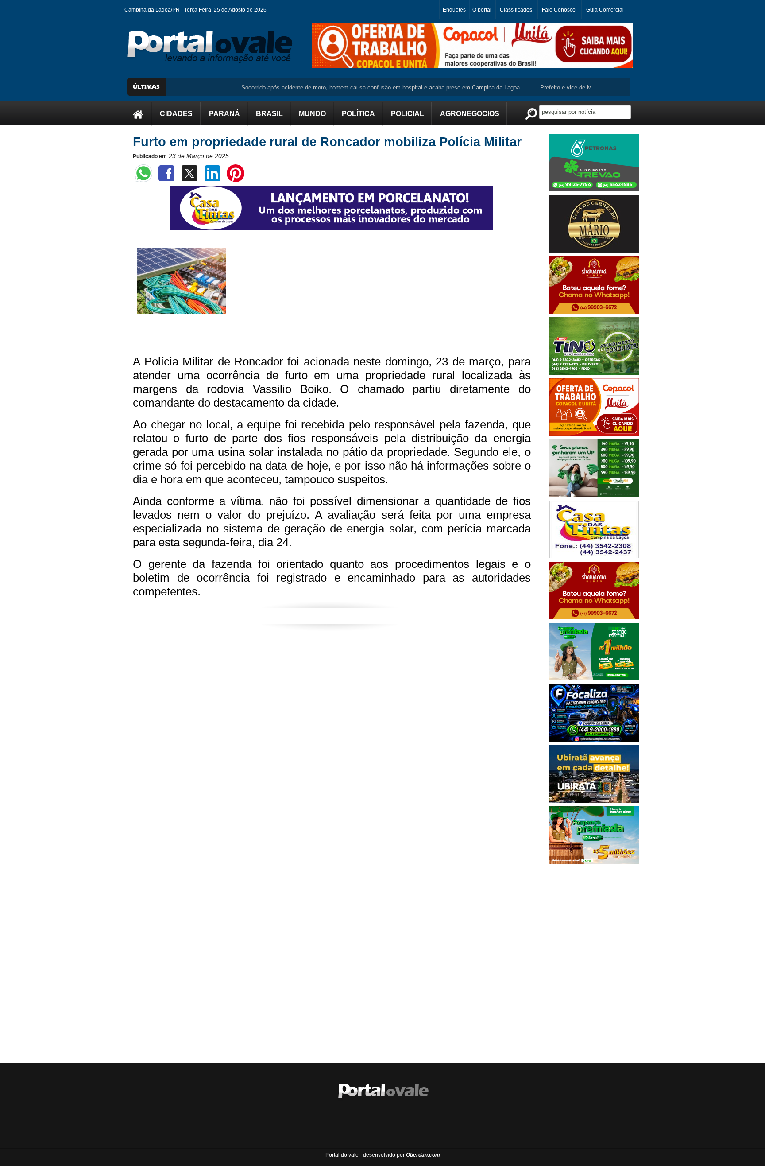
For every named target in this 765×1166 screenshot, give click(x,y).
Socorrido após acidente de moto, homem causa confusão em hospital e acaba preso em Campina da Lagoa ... (355, 87)
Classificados (516, 10)
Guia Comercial (605, 10)
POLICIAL (407, 113)
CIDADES (176, 113)
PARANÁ (224, 113)
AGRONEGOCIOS (469, 113)
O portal (481, 10)
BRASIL (269, 113)
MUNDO (312, 113)
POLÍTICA (358, 113)
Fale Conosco (559, 10)
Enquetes (454, 10)
